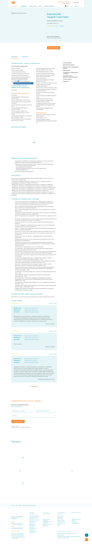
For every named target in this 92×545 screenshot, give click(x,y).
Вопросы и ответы (61, 520)
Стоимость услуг (60, 515)
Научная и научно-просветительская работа (70, 76)
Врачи (40, 6)
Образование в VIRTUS (76, 519)
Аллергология (32, 532)
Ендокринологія (32, 528)
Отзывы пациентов (61, 521)
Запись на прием (18, 421)
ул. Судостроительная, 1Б (17, 523)
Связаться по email (15, 530)
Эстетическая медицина (34, 519)
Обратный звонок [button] (66, 3)
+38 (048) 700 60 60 (63, 2)
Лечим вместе (74, 522)
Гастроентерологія (33, 531)
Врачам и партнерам (49, 6)
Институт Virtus (32, 6)
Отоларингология (32, 521)
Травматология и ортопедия (30, 310)
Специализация (67, 62)
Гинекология (31, 522)
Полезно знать (60, 518)
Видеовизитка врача (68, 64)
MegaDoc (16, 538)
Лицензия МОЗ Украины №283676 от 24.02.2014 (66, 533)
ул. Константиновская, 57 (17, 528)
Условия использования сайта (63, 537)
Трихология (31, 529)
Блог (58, 525)
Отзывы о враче (67, 79)
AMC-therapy (14, 90)
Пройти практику (75, 523)
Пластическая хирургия (34, 515)
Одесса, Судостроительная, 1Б (31, 308)
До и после (59, 524)
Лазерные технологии (47, 524)
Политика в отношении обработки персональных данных (68, 536)
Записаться (76, 2)
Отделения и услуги (61, 523)
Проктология (32, 527)
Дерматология (32, 524)
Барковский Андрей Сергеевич (31, 311)
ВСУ (68, 6)
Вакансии (73, 520)
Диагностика (45, 525)
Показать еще (34, 386)
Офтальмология (32, 525)
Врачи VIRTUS (60, 517)
